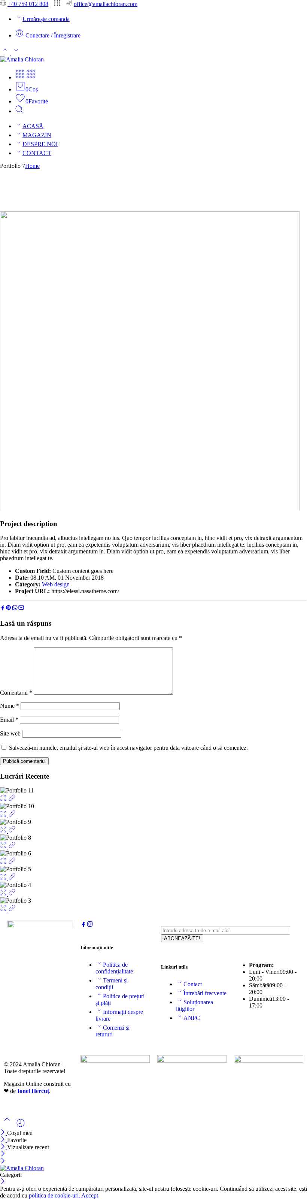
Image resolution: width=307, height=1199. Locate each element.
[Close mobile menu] (3, 1161)
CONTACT (36, 153)
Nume (9, 706)
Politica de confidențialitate (114, 968)
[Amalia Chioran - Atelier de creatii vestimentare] (22, 59)
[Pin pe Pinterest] (9, 608)
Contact (192, 984)
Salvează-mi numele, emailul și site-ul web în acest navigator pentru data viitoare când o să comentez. (128, 748)
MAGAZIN (36, 135)
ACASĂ (32, 126)
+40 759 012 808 (27, 4)
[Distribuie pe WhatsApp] (15, 608)
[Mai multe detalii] (12, 799)
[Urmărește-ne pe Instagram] (89, 925)
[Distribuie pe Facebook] (3, 608)
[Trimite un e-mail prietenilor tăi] (21, 608)
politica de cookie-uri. (54, 1195)
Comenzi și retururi (112, 1031)
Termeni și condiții (111, 983)
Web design (56, 584)
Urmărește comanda (46, 19)
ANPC (191, 1018)
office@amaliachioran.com (105, 4)
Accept (89, 1195)
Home (32, 166)
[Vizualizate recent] (20, 1126)
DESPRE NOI (40, 144)
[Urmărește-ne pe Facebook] (83, 925)
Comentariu (16, 692)
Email (9, 719)
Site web (10, 733)
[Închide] (3, 1133)
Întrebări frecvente (205, 993)
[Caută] (19, 111)
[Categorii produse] (20, 77)
